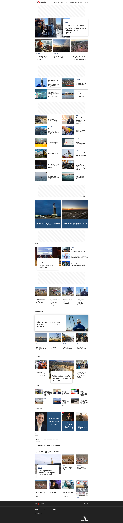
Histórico (49, 162)
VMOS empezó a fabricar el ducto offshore (80, 178)
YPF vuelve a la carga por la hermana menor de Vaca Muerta (55, 301)
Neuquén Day (77, 138)
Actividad (82, 422)
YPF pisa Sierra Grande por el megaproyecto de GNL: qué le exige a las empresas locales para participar (81, 166)
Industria (77, 150)
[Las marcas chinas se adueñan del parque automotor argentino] (68, 484)
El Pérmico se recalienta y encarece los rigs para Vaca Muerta (48, 224)
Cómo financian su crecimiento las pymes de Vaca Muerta (79, 250)
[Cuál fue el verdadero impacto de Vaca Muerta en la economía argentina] (61, 27)
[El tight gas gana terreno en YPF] (61, 45)
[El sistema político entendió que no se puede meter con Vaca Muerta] (66, 256)
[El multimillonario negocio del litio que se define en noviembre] (68, 291)
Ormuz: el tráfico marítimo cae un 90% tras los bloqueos (53, 178)
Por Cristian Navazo (78, 123)
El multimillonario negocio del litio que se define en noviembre (68, 301)
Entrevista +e (68, 422)
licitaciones (40, 467)
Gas (58, 2)
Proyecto (37, 343)
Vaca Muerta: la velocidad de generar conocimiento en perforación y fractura (53, 94)
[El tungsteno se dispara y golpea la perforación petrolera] (82, 459)
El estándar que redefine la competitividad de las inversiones (48, 446)
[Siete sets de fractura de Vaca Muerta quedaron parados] (68, 337)
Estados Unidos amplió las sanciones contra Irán (65, 393)
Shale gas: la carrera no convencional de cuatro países (53, 155)
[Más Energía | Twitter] (87, 2)
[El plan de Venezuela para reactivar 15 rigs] (39, 401)
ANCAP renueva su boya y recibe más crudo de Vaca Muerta (40, 301)
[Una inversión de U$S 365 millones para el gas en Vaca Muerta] (68, 82)
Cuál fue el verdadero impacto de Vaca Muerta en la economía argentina (75, 29)
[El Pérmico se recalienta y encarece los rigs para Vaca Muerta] (48, 209)
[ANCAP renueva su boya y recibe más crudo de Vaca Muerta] (41, 291)
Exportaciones (38, 297)
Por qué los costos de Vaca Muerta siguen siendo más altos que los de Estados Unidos (81, 348)
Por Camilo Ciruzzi (79, 306)
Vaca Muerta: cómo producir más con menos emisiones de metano (79, 58)
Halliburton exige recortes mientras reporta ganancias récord (40, 494)
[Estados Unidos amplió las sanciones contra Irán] (57, 391)
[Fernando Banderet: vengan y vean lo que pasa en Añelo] (66, 263)
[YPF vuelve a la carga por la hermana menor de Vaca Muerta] (55, 291)
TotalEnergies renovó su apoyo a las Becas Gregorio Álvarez (53, 144)
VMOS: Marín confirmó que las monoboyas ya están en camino (41, 347)
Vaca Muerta (74, 53)
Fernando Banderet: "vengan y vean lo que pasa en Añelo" (79, 264)
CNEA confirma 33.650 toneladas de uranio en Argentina (53, 120)
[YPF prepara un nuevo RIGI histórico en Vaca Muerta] (55, 484)
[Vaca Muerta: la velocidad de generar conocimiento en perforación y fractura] (41, 94)
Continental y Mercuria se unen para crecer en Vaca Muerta (48, 324)
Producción (56, 53)
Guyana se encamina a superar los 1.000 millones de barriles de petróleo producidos (66, 403)
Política (66, 2)
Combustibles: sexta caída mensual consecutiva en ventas (81, 132)
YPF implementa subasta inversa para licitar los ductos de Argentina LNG (46, 474)
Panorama (66, 22)
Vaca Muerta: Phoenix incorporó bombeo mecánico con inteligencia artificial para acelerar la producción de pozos (53, 83)
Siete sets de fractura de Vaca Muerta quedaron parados (67, 347)
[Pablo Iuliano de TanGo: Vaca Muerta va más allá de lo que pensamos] (41, 421)
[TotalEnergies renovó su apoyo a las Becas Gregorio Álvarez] (41, 142)
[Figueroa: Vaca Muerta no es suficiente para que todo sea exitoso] (68, 142)
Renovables (77, 2)
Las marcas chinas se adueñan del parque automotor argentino (68, 494)
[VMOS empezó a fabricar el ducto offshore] (68, 176)
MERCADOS (72, 247)
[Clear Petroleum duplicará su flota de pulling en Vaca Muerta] (82, 416)
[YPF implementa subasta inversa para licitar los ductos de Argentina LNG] (48, 464)
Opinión (37, 437)
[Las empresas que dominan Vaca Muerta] (55, 337)
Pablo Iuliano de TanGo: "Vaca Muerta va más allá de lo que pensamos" (53, 421)
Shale (50, 297)
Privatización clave (66, 297)
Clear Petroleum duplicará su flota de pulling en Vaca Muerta (82, 426)
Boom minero (38, 53)
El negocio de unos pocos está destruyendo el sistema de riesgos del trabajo (47, 452)
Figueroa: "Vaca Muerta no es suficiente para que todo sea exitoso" (80, 142)
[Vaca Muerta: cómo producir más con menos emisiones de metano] (79, 45)
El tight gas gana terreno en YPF (59, 57)
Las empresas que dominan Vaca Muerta (54, 347)
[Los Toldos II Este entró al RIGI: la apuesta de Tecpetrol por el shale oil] (82, 291)
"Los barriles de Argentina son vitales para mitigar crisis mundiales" (68, 426)
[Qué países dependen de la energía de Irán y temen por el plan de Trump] (75, 391)
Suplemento (78, 497)
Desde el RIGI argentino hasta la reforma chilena (47, 440)
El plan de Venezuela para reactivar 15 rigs (46, 401)
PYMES (76, 160)
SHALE (50, 343)
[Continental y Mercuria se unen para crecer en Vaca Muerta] (77, 323)
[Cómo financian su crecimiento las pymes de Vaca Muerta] (66, 249)
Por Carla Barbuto (47, 226)
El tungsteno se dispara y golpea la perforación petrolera (81, 469)
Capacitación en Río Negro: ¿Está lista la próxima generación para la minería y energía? (82, 375)
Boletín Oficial (78, 79)
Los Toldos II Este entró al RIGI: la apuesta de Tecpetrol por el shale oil (81, 302)
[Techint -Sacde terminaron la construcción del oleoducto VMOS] (75, 209)
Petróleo (55, 2)
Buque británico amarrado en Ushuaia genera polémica (81, 95)
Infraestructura (73, 261)
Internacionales (71, 2)
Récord (64, 464)
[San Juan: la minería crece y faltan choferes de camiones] (43, 45)
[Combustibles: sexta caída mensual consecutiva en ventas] (68, 130)
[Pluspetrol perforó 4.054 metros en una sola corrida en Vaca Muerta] (68, 459)
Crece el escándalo (78, 91)
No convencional (79, 464)
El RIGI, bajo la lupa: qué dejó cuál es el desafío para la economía (46, 266)
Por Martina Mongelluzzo (79, 146)
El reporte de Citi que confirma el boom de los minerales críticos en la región (81, 119)
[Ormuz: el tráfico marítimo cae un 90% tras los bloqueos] (41, 176)
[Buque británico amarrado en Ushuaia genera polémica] (68, 94)
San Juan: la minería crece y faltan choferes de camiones (43, 57)
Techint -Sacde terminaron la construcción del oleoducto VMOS (75, 224)
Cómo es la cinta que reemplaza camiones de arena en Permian (84, 402)
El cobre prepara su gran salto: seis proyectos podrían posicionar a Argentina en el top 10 (53, 131)
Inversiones (78, 297)
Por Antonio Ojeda (50, 135)
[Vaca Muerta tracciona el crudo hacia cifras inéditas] (41, 164)
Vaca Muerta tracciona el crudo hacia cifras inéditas (53, 166)
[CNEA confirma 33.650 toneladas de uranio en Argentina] (41, 119)
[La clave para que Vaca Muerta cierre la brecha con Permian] (68, 153)
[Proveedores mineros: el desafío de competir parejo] (41, 364)
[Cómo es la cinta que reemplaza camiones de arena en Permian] (75, 401)
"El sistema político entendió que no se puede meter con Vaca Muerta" (79, 257)
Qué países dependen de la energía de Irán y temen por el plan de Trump (83, 393)
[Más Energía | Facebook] (85, 2)
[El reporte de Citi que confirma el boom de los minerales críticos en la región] (68, 119)
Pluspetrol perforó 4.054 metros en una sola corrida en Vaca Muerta (68, 469)
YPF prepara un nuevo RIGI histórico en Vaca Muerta (54, 494)
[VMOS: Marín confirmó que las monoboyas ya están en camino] (41, 337)
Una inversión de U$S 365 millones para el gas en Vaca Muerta (81, 83)
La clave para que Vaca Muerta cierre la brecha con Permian (81, 154)
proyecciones (50, 126)
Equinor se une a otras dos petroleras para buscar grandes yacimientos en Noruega (47, 393)
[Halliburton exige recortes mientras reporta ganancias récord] (41, 484)
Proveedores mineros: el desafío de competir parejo (40, 374)
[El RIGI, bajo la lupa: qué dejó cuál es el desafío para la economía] (48, 256)
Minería (62, 2)
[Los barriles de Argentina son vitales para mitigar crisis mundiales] (68, 416)
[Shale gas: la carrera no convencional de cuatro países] (41, 153)
